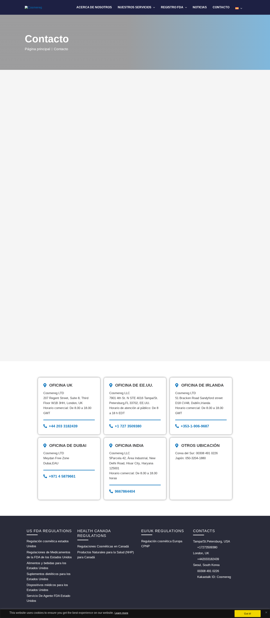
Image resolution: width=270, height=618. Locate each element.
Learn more (121, 612)
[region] (135, 613)
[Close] (266, 612)
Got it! (247, 613)
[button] (153, 7)
